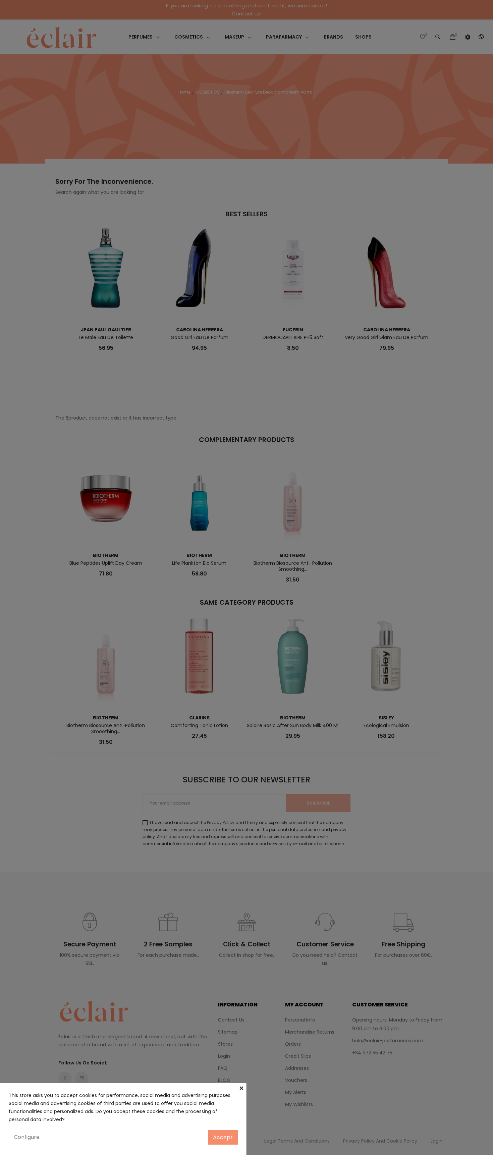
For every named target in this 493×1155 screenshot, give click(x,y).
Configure (27, 1137)
